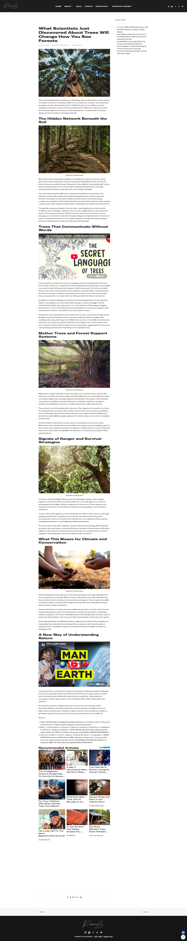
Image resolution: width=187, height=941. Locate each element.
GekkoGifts (72, 835)
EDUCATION (101, 6)
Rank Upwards (45, 839)
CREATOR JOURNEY (122, 6)
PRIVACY (100, 936)
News (56, 45)
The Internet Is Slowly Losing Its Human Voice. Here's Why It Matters (99, 769)
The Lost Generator (97, 835)
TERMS (95, 936)
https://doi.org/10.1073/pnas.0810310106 (76, 742)
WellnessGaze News (97, 806)
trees (62, 110)
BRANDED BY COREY (108, 936)
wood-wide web (96, 184)
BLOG (79, 6)
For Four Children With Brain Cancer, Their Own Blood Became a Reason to (51, 803)
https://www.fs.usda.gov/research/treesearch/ (73, 725)
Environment (64, 45)
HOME (58, 6)
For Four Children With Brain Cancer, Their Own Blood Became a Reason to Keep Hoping (132, 29)
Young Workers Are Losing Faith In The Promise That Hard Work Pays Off (131, 43)
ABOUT (67, 6)
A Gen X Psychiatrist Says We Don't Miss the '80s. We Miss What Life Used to (77, 769)
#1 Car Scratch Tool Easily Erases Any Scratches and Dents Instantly (75, 829)
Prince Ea (78, 45)
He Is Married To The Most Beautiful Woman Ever (52, 833)
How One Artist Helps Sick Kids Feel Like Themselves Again (132, 52)
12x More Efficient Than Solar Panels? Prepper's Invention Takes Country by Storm (98, 829)
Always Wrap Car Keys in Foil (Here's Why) (99, 799)
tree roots (99, 201)
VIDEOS (88, 6)
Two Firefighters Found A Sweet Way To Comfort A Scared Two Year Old (51, 774)
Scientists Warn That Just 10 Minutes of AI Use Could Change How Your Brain (76, 799)
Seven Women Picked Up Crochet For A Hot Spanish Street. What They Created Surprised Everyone (131, 36)
